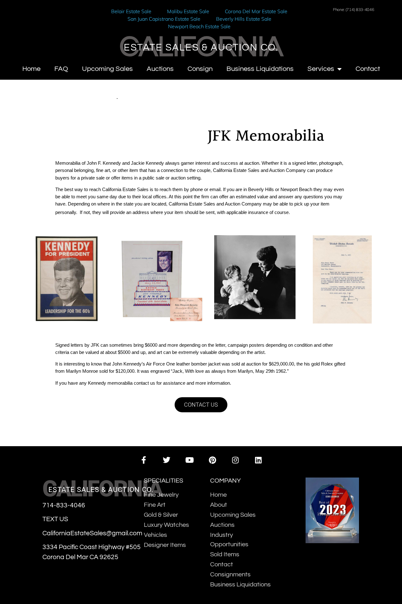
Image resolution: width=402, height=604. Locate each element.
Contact (368, 68)
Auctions (160, 68)
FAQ (61, 68)
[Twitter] (166, 460)
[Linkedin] (258, 460)
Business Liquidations (260, 68)
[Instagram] (235, 460)
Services (320, 68)
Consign (200, 68)
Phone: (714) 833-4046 (353, 9)
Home (31, 68)
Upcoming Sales (107, 68)
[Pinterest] (212, 460)
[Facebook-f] (143, 460)
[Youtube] (189, 460)
